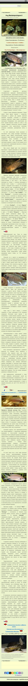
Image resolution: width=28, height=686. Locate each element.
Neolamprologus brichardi (6, 656)
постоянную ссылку (9, 658)
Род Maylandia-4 (23, 12)
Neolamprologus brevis (16, 655)
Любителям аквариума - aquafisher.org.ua (17, 679)
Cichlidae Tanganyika (19, 654)
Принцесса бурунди (16, 656)
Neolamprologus (8, 655)
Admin (17, 17)
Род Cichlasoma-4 (5, 12)
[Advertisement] (14, 10)
